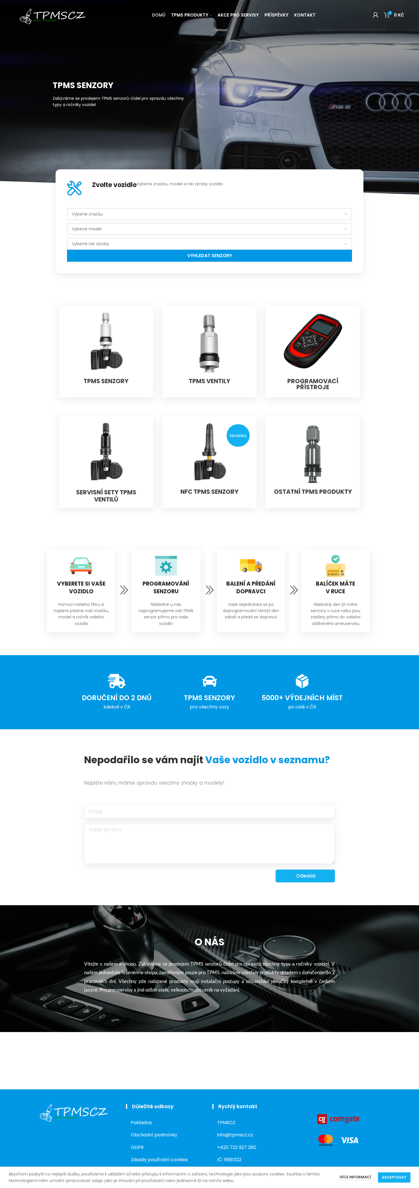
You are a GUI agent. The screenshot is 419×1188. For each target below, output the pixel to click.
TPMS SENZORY (106, 381)
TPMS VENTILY (209, 381)
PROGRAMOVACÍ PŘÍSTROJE (312, 384)
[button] (238, 435)
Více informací (355, 1177)
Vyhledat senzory (209, 255)
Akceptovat (394, 1177)
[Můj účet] (375, 15)
